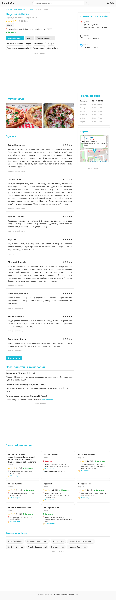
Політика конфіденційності (64, 595)
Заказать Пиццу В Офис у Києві (81, 541)
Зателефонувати (15, 38)
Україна (9, 9)
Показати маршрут (44, 38)
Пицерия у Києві (57, 547)
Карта (28, 43)
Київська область (21, 9)
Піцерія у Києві (58, 541)
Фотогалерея (39, 43)
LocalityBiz (8, 3)
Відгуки (51, 43)
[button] (95, 150)
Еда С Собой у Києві (15, 547)
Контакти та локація (15, 43)
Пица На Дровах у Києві (37, 547)
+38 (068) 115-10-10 (91, 39)
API (77, 595)
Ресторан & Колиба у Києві (37, 541)
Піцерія (10, 25)
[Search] (86, 3)
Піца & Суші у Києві (15, 541)
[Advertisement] (40, 70)
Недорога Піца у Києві (77, 547)
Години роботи (38, 48)
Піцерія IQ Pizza (90, 138)
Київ (31, 9)
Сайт (29, 38)
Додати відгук (52, 48)
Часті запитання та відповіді (18, 48)
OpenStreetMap (103, 161)
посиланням (47, 400)
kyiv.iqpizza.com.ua (90, 47)
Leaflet (93, 161)
